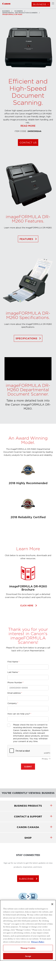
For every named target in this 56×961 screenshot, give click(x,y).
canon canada (28, 827)
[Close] (52, 904)
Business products (28, 805)
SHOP (28, 837)
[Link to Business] (6, 3)
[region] (28, 930)
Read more (28, 126)
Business (39, 4)
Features (29, 239)
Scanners (18, 11)
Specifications (29, 338)
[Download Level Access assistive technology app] (28, 897)
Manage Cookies (28, 948)
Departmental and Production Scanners (19, 13)
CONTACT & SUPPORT (28, 816)
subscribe (29, 879)
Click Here (28, 605)
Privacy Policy (37, 942)
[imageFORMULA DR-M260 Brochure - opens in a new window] (28, 583)
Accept (28, 956)
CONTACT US (28, 142)
